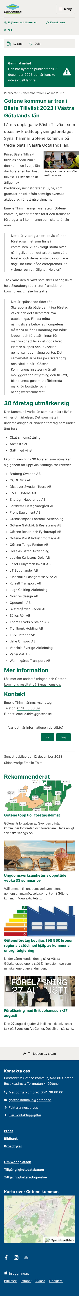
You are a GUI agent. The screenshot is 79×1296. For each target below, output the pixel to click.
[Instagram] (17, 1258)
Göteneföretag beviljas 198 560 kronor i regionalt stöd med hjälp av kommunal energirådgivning (39, 945)
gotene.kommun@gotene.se (30, 1100)
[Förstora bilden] (61, 167)
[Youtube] (27, 1258)
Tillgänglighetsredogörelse (25, 1177)
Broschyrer (13, 1146)
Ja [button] (47, 737)
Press (8, 1131)
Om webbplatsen (17, 1162)
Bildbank (11, 1138)
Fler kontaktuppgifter (25, 1115)
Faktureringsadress (23, 1107)
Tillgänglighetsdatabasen (24, 1170)
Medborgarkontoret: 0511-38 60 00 (36, 1092)
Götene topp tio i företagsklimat (32, 815)
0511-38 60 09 (28, 708)
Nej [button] (63, 737)
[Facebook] (7, 1258)
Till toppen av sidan (42, 1053)
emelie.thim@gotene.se (34, 714)
